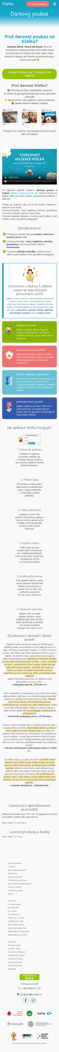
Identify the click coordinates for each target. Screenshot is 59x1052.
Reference (12, 873)
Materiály (12, 969)
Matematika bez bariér (18, 934)
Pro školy (17, 836)
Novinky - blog (14, 948)
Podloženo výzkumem (17, 880)
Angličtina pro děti (15, 921)
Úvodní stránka (14, 863)
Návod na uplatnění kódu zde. (24, 193)
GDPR (10, 894)
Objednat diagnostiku (17, 928)
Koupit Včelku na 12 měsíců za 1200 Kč (29, 74)
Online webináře (15, 962)
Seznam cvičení (14, 887)
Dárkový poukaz (15, 965)
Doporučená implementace (20, 883)
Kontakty (12, 941)
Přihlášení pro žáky (16, 955)
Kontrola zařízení (15, 877)
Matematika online (16, 924)
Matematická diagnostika (19, 931)
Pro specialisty (19, 822)
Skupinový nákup (15, 958)
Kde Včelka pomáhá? (17, 870)
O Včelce (11, 866)
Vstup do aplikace (37, 3)
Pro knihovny (13, 914)
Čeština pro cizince (16, 917)
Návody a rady (14, 945)
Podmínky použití (15, 890)
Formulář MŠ (13, 907)
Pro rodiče (12, 911)
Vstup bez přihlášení (17, 952)
